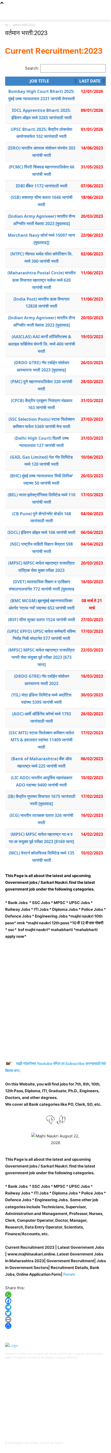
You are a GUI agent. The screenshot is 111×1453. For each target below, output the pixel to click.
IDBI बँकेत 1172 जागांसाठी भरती (41, 186)
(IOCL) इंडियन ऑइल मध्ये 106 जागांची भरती (41, 532)
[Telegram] (55, 1307)
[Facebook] (55, 1301)
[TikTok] (22, 1365)
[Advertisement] (55, 1002)
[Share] (55, 1326)
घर (6, 25)
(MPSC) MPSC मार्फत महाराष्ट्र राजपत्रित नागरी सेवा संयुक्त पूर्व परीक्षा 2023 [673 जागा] (41, 657)
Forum (69, 1274)
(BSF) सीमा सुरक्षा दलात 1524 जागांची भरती (41, 619)
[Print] (55, 1319)
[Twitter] (55, 1313)
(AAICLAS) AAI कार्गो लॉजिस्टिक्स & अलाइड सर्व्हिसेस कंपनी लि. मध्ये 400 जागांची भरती (41, 344)
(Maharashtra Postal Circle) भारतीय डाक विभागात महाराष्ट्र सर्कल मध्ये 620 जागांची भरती (41, 280)
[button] (75, 81)
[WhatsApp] (55, 1295)
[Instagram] (14, 1365)
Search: (32, 68)
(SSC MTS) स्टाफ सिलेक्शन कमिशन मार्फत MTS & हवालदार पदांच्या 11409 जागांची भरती (41, 740)
